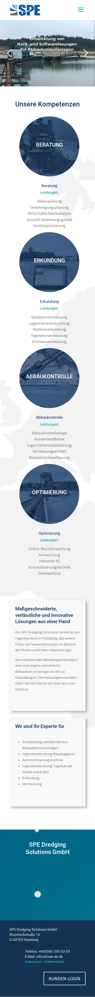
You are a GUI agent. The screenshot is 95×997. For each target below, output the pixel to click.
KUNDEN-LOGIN (64, 978)
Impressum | (35, 962)
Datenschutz (54, 962)
